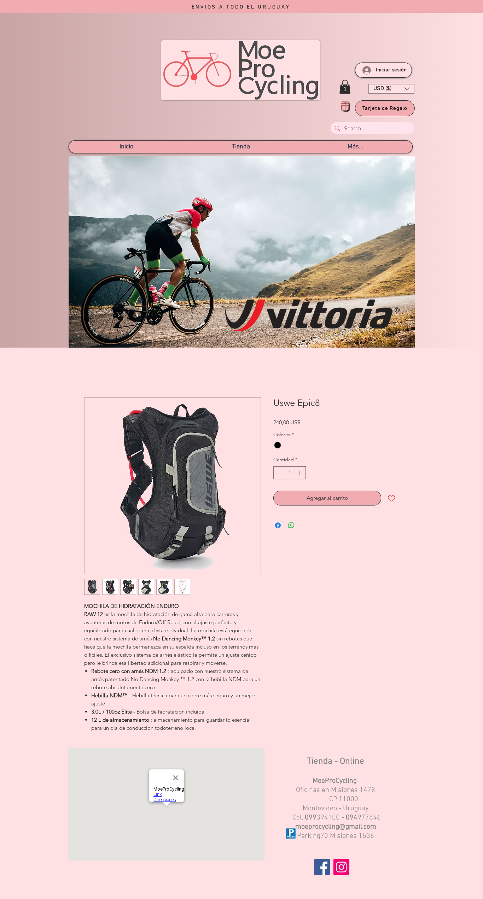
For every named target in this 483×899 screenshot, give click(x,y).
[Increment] (300, 474)
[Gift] (345, 106)
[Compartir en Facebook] (278, 526)
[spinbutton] (289, 474)
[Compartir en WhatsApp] (291, 526)
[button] (345, 87)
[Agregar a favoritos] (391, 499)
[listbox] (391, 89)
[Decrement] (278, 474)
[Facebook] (322, 868)
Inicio (91, 372)
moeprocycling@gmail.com (335, 828)
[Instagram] (341, 868)
